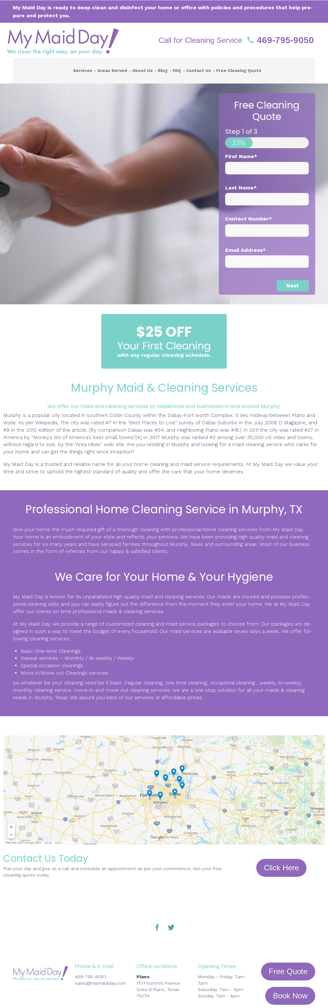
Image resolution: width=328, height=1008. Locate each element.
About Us (142, 70)
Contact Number (248, 219)
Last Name (241, 188)
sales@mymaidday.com (100, 983)
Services (82, 70)
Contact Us (198, 70)
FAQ (177, 70)
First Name (241, 156)
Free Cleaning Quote (238, 70)
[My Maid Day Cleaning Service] (79, 40)
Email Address (245, 250)
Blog (163, 70)
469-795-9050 (90, 976)
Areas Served (112, 70)
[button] (236, 40)
